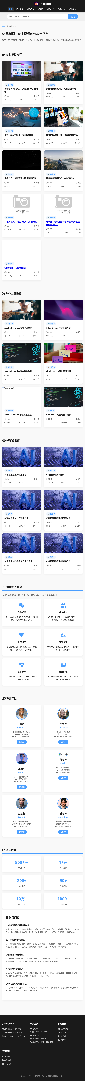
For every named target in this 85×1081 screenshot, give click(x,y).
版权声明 (8, 1064)
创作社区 (50, 9)
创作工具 (30, 9)
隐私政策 (8, 1056)
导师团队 (61, 9)
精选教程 (19, 9)
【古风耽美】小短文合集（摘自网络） (21, 221)
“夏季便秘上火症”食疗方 (15, 268)
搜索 (73, 17)
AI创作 (40, 9)
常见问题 (72, 9)
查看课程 (22, 742)
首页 (10, 9)
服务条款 (7, 1060)
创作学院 (64, 1032)
